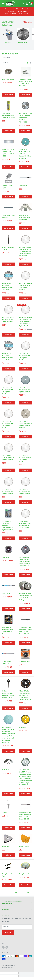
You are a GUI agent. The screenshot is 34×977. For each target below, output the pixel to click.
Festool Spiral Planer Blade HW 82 (8, 216)
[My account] (27, 4)
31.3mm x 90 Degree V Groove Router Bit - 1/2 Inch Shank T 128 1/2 (8, 694)
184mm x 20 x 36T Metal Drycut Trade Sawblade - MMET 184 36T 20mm (25, 524)
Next (28, 892)
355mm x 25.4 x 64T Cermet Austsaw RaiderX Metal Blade (7, 286)
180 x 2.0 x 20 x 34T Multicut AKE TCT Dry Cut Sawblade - (7, 424)
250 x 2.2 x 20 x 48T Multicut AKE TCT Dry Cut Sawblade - (24, 357)
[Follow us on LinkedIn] (6, 947)
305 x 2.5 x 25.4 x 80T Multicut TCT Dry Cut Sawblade (8, 319)
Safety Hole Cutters (25, 874)
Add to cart (8, 131)
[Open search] (23, 4)
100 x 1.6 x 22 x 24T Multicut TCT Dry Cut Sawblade (24, 491)
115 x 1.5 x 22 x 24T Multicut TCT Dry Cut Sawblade (7, 491)
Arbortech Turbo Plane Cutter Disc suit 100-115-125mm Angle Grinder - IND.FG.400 (25, 695)
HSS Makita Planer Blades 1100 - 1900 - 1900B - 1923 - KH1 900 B (25, 83)
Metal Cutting (6, 593)
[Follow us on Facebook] (3, 947)
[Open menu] (3, 3)
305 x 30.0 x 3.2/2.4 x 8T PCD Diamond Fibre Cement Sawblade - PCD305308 (25, 118)
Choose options (8, 94)
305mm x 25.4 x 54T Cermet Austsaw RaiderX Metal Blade (7, 357)
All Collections (27, 22)
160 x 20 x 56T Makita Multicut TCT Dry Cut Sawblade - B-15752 (25, 424)
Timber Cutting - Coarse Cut (7, 662)
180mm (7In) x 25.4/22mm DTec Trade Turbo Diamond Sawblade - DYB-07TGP (25, 154)
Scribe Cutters (6, 770)
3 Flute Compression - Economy (8, 248)
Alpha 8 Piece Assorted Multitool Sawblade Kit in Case (8, 631)
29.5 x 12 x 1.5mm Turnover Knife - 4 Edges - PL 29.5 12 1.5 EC (8, 153)
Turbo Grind (5, 557)
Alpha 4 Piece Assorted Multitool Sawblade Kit (25, 217)
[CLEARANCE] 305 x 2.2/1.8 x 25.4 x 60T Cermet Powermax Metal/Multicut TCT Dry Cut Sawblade (25, 321)
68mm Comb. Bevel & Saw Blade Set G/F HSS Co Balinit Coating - (25, 597)
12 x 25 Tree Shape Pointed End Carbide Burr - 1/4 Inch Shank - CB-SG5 (25, 631)
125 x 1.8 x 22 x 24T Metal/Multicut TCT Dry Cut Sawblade (25, 458)
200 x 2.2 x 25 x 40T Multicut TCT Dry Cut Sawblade (24, 390)
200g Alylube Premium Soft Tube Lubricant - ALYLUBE (8, 116)
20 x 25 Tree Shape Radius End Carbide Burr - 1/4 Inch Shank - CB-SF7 (25, 816)
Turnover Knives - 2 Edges (8, 187)
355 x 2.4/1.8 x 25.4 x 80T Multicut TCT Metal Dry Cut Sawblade (25, 286)
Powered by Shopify (7, 967)
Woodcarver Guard (24, 661)
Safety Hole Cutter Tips (7, 875)
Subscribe (8, 932)
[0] (30, 3)
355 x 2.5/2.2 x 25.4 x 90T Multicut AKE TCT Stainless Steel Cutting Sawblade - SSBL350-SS (25, 251)
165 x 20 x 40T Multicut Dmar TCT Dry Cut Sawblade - (8, 457)
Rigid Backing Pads (8, 79)
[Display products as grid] (28, 62)
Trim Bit (4, 812)
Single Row (22, 727)
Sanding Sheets (24, 846)
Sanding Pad (6, 846)
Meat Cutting (23, 185)
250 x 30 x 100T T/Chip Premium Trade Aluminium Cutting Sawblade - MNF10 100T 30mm (25, 561)
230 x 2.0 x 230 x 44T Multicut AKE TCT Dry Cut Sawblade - (7, 391)
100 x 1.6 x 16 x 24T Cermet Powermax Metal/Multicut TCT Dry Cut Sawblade (8, 525)
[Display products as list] (31, 62)
